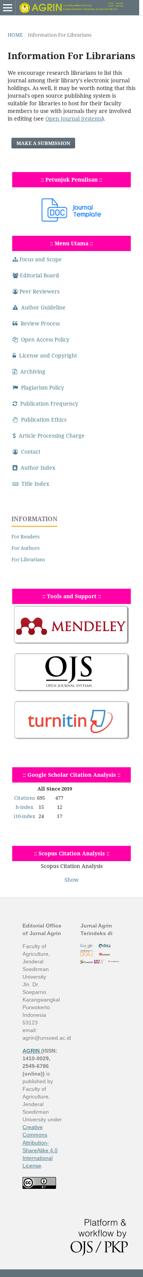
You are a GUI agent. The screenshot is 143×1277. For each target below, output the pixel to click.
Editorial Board (39, 275)
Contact (30, 451)
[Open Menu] (7, 7)
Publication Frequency (49, 403)
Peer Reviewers (39, 291)
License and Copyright (48, 355)
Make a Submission (43, 143)
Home (15, 34)
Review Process (40, 323)
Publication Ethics (43, 419)
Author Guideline (43, 307)
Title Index (35, 483)
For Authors (25, 547)
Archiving (32, 371)
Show (71, 879)
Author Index (38, 467)
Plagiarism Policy (42, 387)
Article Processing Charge (52, 435)
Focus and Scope (40, 259)
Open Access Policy (45, 339)
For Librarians (28, 559)
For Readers (25, 536)
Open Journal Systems (73, 118)
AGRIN (31, 1051)
